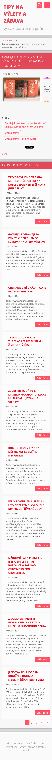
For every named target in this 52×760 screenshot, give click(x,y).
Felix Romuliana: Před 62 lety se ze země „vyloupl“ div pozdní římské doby (26, 505)
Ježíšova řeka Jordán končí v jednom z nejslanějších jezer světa (26, 675)
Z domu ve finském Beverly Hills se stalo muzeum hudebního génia (27, 622)
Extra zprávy (12, 132)
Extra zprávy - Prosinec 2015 (20, 138)
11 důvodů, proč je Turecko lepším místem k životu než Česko (25, 341)
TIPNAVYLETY (8, 40)
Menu (47, 5)
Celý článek (42, 221)
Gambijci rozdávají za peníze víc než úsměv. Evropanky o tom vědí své (25, 125)
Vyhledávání (39, 5)
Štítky (5, 118)
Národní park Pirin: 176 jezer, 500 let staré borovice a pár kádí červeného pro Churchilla (25, 565)
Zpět (4, 154)
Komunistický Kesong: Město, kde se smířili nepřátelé (24, 451)
